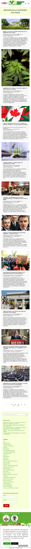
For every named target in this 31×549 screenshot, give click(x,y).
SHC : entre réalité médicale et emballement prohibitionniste (14, 425)
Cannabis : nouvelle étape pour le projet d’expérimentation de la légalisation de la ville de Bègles (15, 198)
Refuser (15, 543)
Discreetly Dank (7, 453)
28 (12, 404)
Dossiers (5, 455)
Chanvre (5, 447)
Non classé (6, 471)
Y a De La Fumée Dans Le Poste (10, 488)
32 (24, 404)
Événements (6, 459)
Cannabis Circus (7, 444)
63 (14, 406)
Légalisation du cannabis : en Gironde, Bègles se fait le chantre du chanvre (15, 88)
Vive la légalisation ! (18, 34)
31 (21, 404)
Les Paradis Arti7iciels (8, 467)
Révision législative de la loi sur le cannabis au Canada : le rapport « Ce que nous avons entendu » (15, 124)
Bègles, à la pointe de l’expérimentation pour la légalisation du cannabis (15, 32)
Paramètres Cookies (23, 545)
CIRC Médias (6, 449)
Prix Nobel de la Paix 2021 (9, 477)
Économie (5, 458)
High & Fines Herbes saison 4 (10, 461)
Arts (4, 441)
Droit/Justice (6, 456)
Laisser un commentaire (8, 36)
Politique (5, 34)
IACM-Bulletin (6, 464)
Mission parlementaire (8, 470)
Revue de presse (10, 34)
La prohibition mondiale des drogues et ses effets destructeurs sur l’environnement (14, 273)
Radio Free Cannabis (8, 479)
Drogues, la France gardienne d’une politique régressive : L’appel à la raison (14, 233)
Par (7, 35)
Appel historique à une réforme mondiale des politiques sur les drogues (14, 312)
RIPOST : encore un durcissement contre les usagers (13, 431)
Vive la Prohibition (7, 486)
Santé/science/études (18, 127)
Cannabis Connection (8, 446)
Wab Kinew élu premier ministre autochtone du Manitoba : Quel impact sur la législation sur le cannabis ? (15, 347)
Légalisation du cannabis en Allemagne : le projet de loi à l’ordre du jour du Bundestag (15, 384)
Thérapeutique (17, 165)
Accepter (7, 543)
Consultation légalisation (9, 452)
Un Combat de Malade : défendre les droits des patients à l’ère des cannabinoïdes (14, 428)
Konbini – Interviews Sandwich (10, 465)
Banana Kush (6, 443)
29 (15, 404)
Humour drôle (6, 462)
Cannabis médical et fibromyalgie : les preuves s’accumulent (14, 433)
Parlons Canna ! (7, 473)
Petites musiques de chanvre (10, 474)
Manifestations (6, 468)
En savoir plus (7, 540)
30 (18, 404)
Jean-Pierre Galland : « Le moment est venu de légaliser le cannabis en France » (14, 423)
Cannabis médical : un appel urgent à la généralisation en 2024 (13, 163)
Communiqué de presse (9, 450)
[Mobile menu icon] (29, 3)
